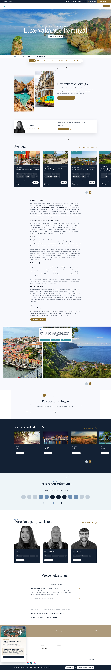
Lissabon (55, 411)
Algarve (36, 207)
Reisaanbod (32, 60)
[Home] (1, 1)
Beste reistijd (60, 60)
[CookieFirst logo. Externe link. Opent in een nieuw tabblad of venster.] (40, 329)
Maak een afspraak (34, 667)
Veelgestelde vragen (77, 60)
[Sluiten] (96, 668)
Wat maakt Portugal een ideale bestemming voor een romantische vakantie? (51, 609)
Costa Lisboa (45, 207)
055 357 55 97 (19, 659)
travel (5, 1)
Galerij (38, 60)
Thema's (53, 60)
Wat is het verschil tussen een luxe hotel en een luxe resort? (48, 602)
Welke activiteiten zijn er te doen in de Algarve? (44, 617)
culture (10, 1)
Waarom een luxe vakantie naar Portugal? (42, 598)
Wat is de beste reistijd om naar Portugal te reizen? (45, 588)
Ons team (68, 60)
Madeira (62, 207)
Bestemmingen (46, 60)
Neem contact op (8, 659)
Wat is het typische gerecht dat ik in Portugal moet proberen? (48, 613)
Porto (83, 411)
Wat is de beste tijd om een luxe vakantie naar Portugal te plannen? (49, 605)
